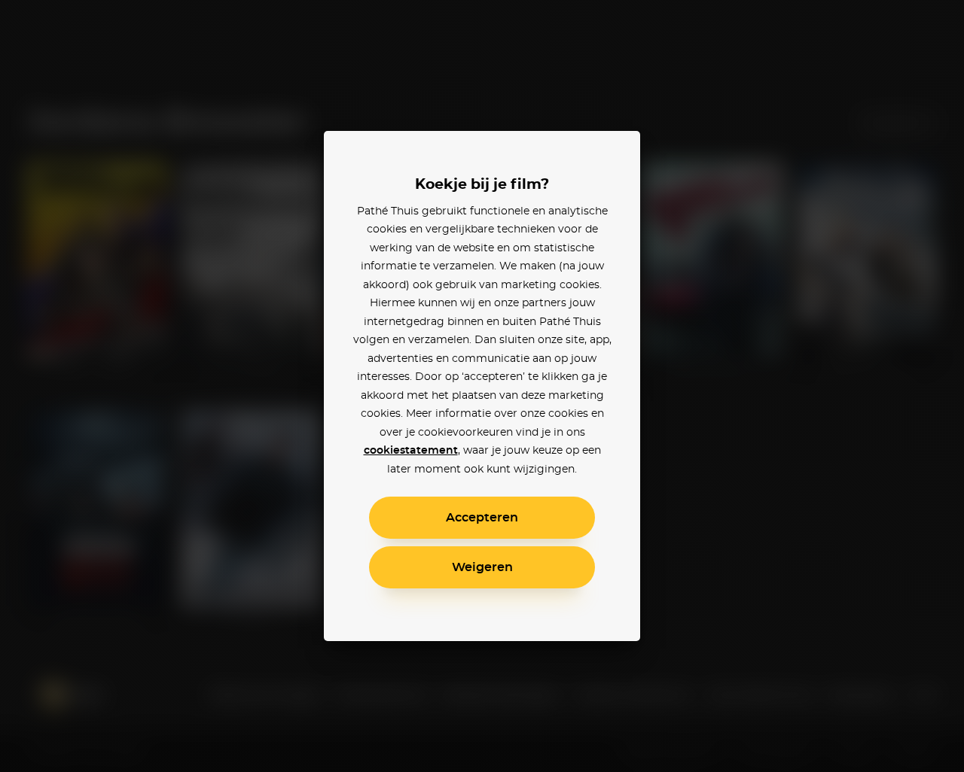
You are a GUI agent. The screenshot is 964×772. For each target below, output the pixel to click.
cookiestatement (411, 450)
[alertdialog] (482, 386)
